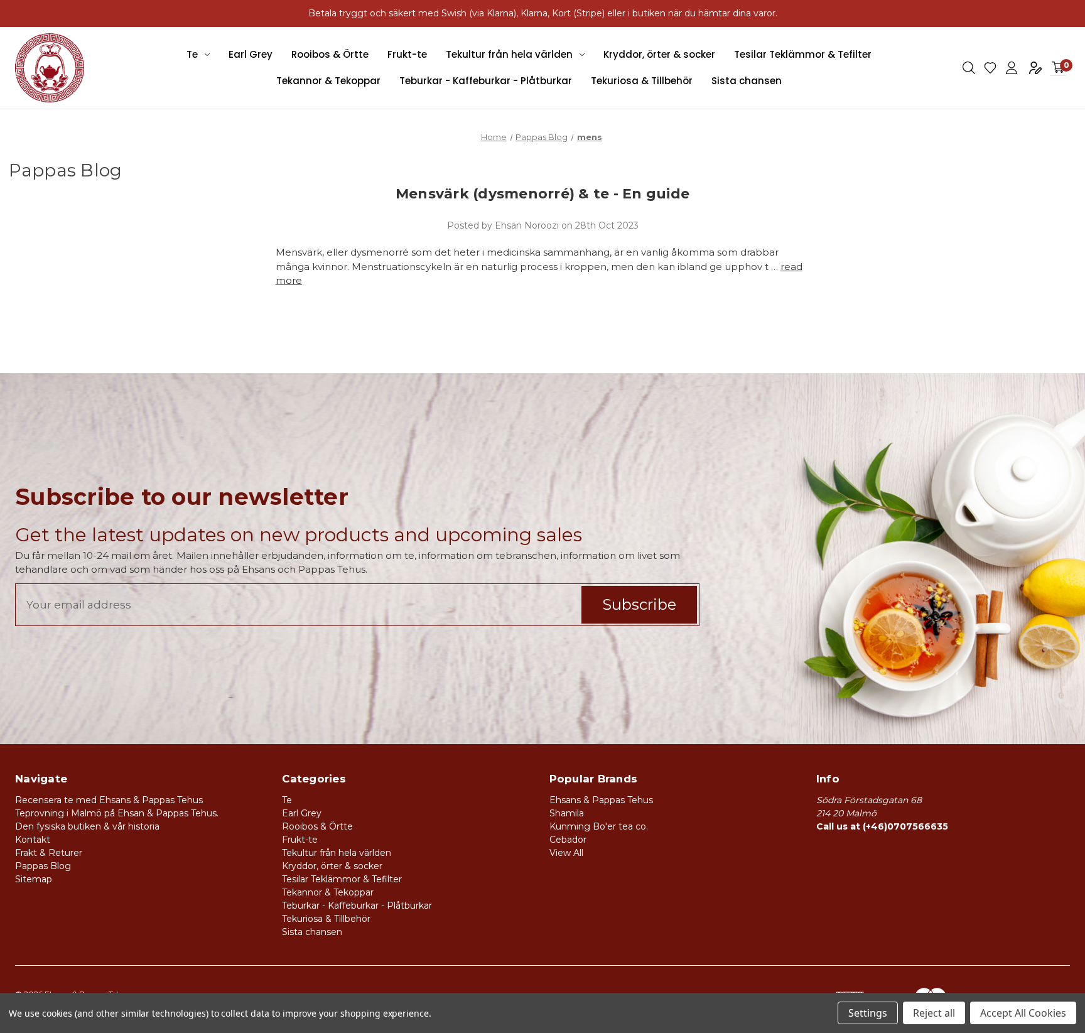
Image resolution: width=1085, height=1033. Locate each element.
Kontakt (32, 839)
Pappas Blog (43, 866)
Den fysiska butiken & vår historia (87, 826)
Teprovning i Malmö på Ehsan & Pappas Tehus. (117, 813)
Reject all (934, 1013)
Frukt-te (407, 54)
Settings (867, 1013)
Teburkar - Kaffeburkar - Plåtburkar (485, 80)
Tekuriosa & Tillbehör (642, 80)
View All (566, 852)
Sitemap (33, 879)
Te (192, 54)
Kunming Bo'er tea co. (598, 826)
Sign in (1011, 68)
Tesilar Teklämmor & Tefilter (803, 54)
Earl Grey (251, 54)
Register (1035, 68)
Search (969, 68)
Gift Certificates (990, 68)
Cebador (567, 839)
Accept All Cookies (1023, 1013)
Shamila (566, 813)
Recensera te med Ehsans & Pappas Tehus (109, 800)
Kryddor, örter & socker (659, 54)
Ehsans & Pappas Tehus (601, 800)
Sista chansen (746, 80)
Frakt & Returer (48, 852)
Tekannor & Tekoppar (328, 80)
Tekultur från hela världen (509, 54)
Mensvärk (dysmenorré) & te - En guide (542, 193)
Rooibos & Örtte (330, 54)
